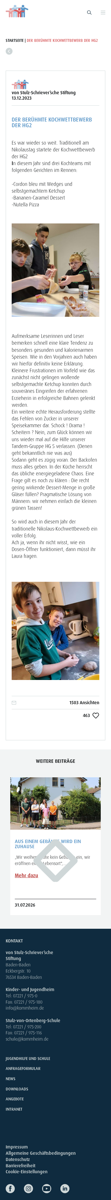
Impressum (17, 1147)
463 (86, 715)
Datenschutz (18, 1159)
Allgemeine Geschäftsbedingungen (41, 1153)
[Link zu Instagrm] (33, 1188)
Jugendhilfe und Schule (28, 1058)
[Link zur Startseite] (17, 11)
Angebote (15, 1099)
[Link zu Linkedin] (69, 1188)
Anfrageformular (23, 1068)
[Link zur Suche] (89, 12)
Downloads (17, 1089)
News (10, 1078)
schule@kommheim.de (27, 1039)
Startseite (15, 40)
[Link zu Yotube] (51, 1188)
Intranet (14, 1109)
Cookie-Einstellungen (27, 1172)
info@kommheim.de (25, 1008)
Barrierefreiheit (20, 1166)
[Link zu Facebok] (15, 1188)
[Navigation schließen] (103, 12)
